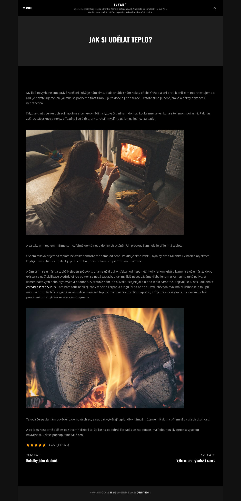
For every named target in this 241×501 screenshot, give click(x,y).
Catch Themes (144, 492)
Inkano (120, 4)
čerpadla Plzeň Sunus (41, 287)
